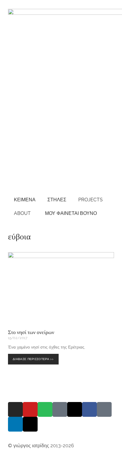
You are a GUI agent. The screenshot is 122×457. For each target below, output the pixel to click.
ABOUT (22, 213)
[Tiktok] (104, 409)
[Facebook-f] (89, 409)
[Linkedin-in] (15, 424)
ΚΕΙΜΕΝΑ (25, 199)
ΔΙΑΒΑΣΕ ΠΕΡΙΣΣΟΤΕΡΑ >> (34, 357)
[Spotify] (45, 409)
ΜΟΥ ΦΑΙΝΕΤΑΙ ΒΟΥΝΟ (70, 213)
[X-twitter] (30, 424)
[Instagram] (15, 409)
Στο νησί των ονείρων (31, 332)
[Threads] (74, 409)
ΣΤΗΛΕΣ (56, 199)
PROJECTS (90, 199)
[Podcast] (59, 409)
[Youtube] (30, 409)
